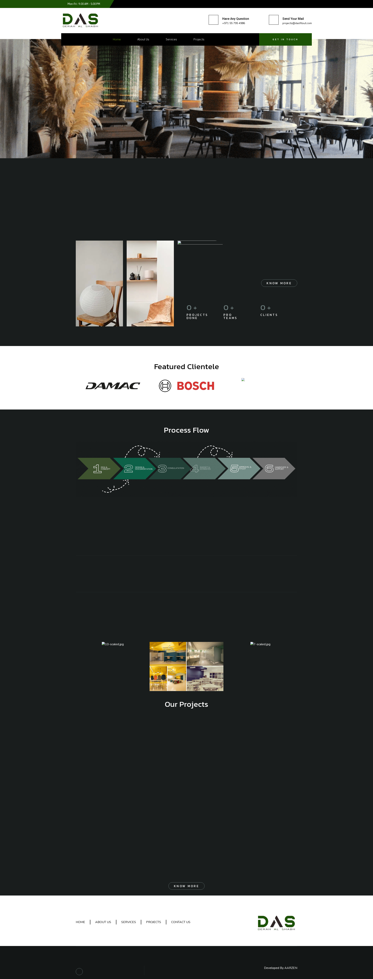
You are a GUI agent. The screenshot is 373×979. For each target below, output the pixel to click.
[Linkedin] (79, 971)
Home (117, 39)
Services (171, 39)
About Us (143, 39)
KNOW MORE (279, 283)
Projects (198, 39)
